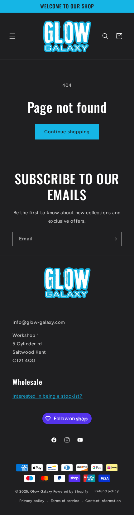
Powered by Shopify (71, 491)
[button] (12, 36)
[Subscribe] (114, 239)
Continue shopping (67, 132)
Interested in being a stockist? (47, 396)
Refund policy (106, 491)
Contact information (103, 501)
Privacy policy (32, 501)
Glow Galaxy (41, 491)
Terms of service (65, 501)
